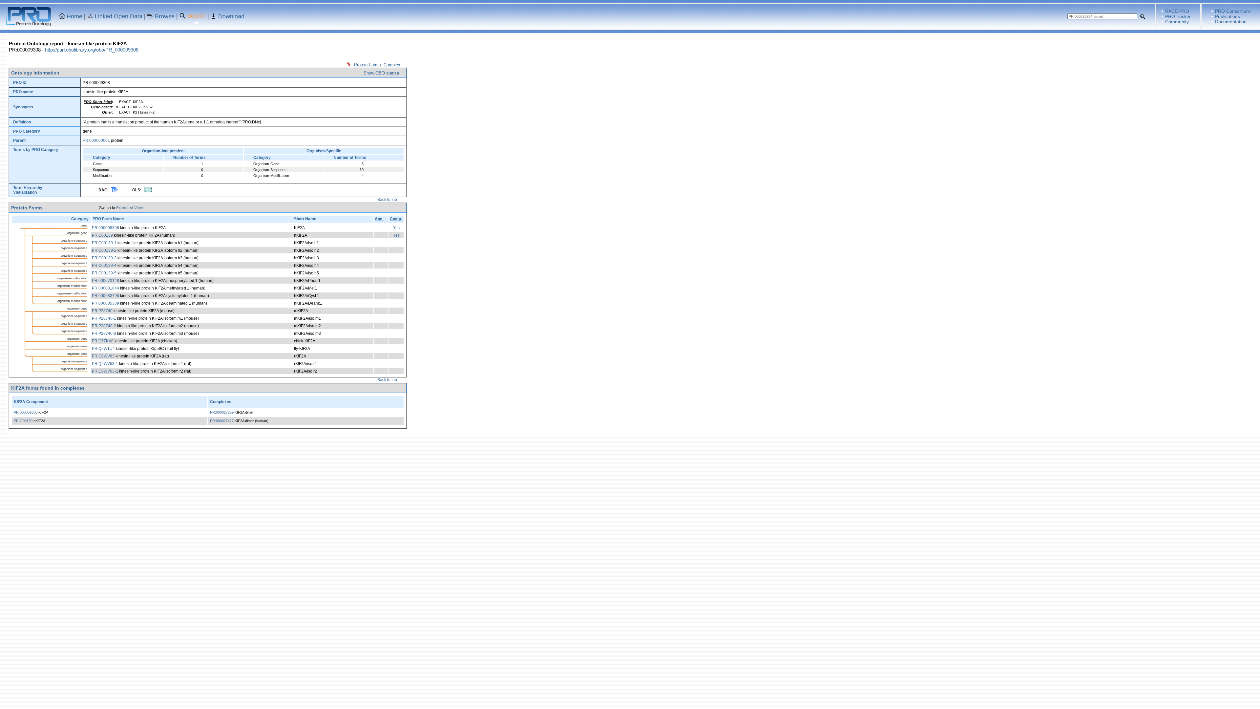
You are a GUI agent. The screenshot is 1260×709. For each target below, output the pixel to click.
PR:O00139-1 (104, 243)
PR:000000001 (96, 140)
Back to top (387, 199)
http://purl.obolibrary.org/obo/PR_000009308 (91, 50)
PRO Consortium (1232, 11)
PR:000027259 (222, 412)
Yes (396, 228)
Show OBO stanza (381, 73)
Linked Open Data (118, 16)
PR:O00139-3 (104, 258)
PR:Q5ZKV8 (103, 341)
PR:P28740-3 (104, 333)
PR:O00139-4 (104, 265)
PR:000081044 (105, 288)
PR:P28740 (102, 311)
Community (1177, 21)
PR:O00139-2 (104, 250)
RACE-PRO (1177, 11)
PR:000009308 (105, 228)
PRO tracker (1178, 16)
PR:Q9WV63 (103, 356)
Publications (1227, 16)
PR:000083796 (105, 295)
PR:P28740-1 (104, 318)
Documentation (1231, 21)
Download (231, 16)
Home (74, 16)
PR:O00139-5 (104, 273)
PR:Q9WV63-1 (105, 363)
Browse (165, 16)
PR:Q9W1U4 (103, 348)
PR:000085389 (105, 303)
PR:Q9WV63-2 (105, 371)
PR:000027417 (222, 421)
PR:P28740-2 (104, 326)
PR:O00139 (102, 235)
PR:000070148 (105, 280)
